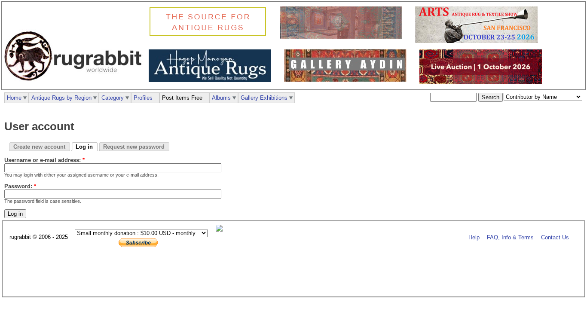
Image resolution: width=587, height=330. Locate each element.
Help (474, 237)
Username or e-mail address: (44, 160)
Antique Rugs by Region (61, 98)
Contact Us (555, 237)
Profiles (143, 98)
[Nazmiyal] (210, 35)
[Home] (75, 85)
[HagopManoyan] (212, 80)
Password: (20, 186)
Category (112, 98)
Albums (221, 98)
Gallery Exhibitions (264, 98)
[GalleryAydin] (343, 37)
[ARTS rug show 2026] (478, 41)
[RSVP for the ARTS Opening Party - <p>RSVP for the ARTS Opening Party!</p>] (221, 229)
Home (14, 98)
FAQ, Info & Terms (510, 237)
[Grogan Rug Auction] (482, 82)
